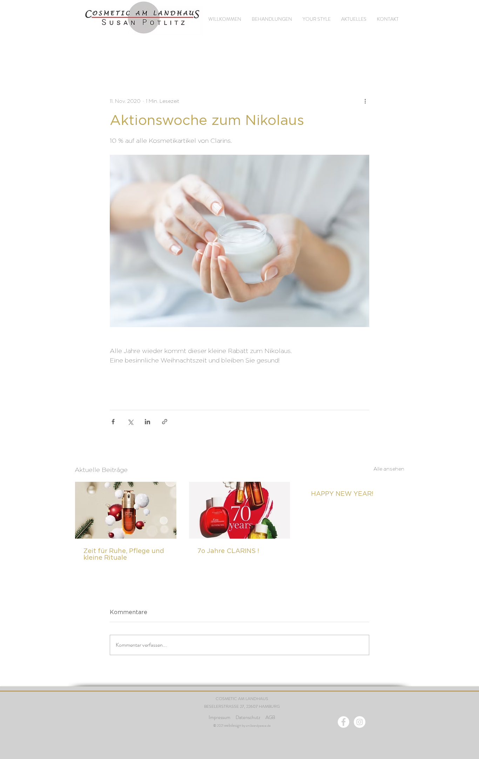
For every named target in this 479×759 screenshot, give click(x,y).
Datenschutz (248, 717)
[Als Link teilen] (164, 421)
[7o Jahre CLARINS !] (239, 510)
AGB (270, 717)
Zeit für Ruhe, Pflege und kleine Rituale (123, 554)
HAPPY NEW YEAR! (342, 493)
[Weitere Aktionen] (365, 100)
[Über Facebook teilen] (113, 421)
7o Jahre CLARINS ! (228, 550)
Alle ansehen (388, 468)
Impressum (219, 717)
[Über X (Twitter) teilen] (130, 421)
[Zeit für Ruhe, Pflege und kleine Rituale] (125, 510)
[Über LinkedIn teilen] (147, 421)
